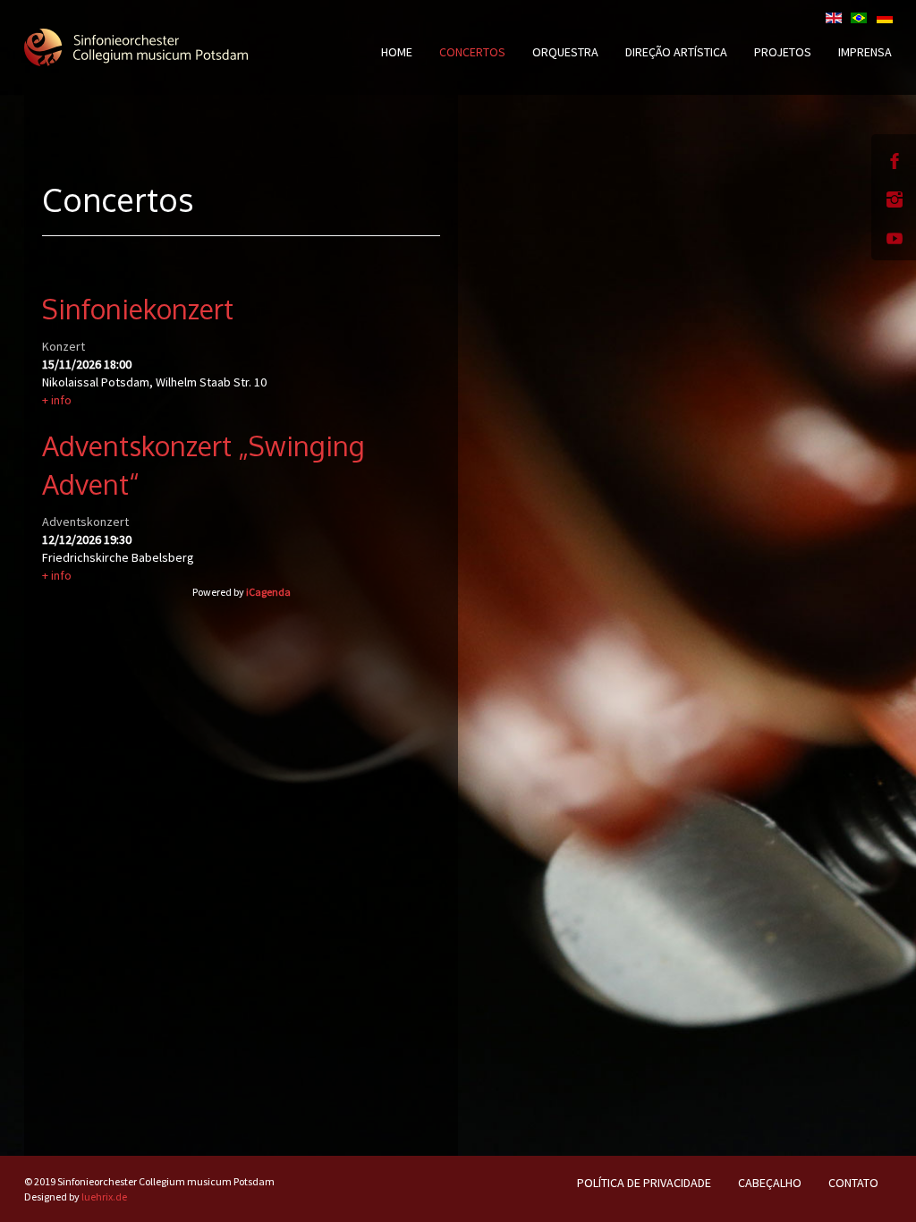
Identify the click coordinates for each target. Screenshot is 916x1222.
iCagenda (268, 591)
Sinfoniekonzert (137, 309)
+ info (57, 400)
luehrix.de (104, 1196)
